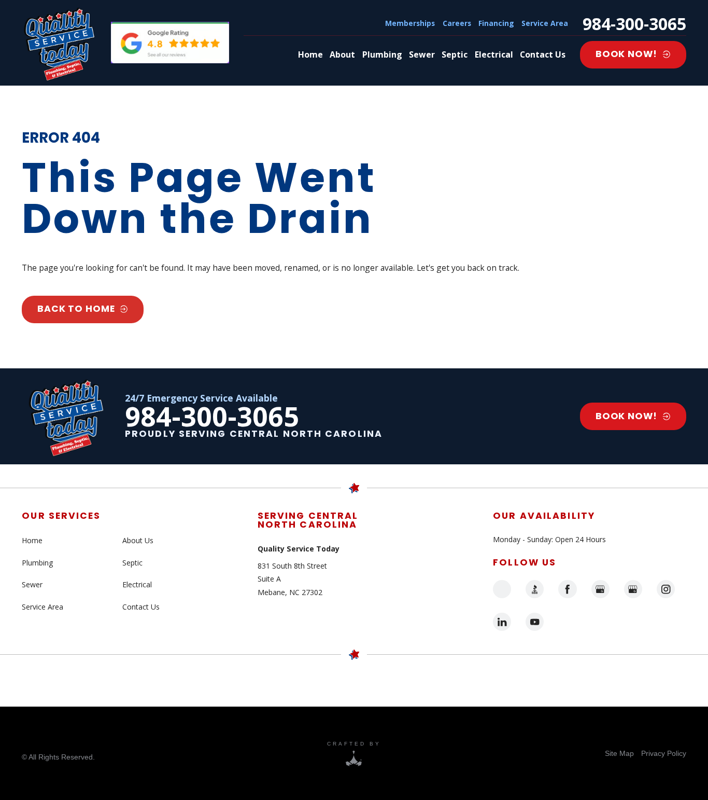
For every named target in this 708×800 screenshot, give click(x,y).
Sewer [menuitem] (422, 54)
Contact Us (141, 607)
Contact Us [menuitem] (542, 54)
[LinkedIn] (502, 622)
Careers (457, 23)
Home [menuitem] (310, 54)
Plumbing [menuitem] (382, 54)
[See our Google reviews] (170, 42)
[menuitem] (619, 753)
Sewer (32, 584)
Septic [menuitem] (455, 54)
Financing (496, 23)
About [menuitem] (342, 54)
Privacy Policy (663, 753)
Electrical (137, 584)
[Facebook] (567, 589)
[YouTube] (535, 622)
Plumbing (37, 563)
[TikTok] (502, 589)
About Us (137, 540)
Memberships (410, 23)
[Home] (59, 42)
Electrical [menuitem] (494, 54)
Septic (132, 563)
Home (32, 540)
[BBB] (535, 589)
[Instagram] (666, 589)
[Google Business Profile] (600, 589)
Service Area (544, 23)
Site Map (619, 753)
